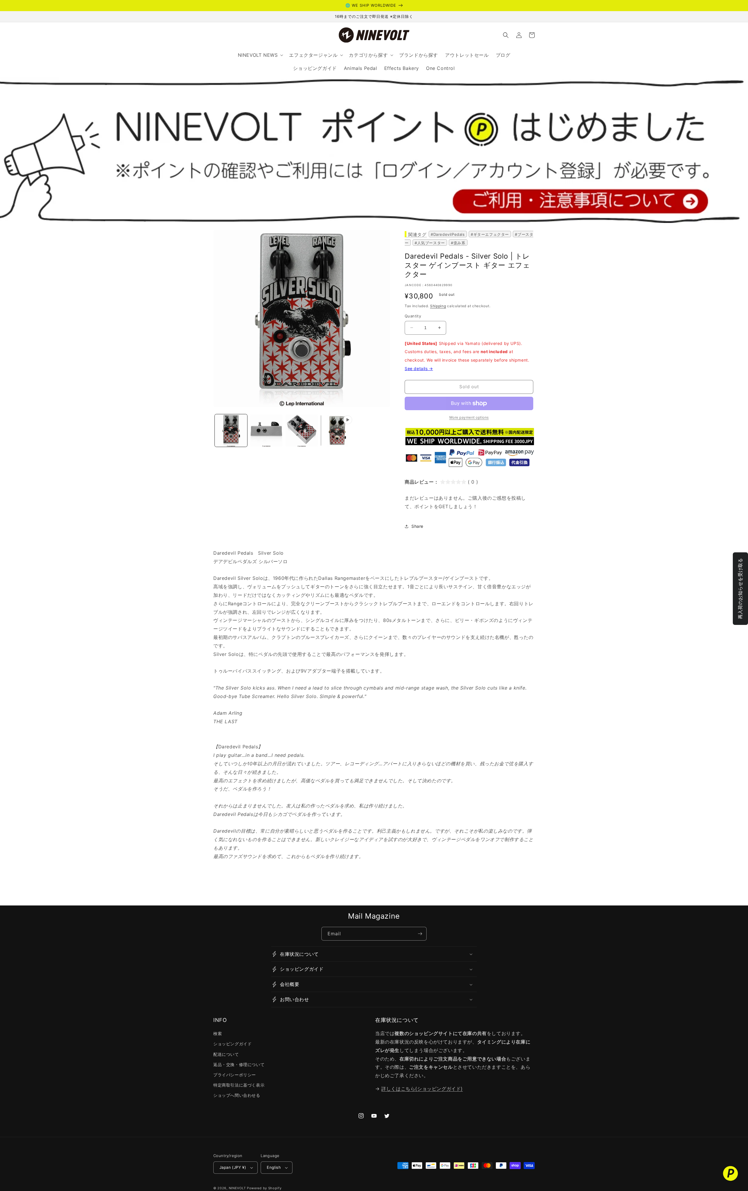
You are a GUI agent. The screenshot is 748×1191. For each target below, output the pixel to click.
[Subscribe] (419, 934)
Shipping (438, 306)
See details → (419, 368)
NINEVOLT (237, 1188)
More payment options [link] (469, 417)
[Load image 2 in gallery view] (266, 430)
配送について (226, 1054)
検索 (217, 1033)
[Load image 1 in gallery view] (231, 430)
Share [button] (417, 526)
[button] (505, 35)
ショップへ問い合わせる (236, 1095)
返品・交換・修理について (238, 1064)
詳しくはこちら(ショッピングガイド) (422, 1089)
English (274, 1167)
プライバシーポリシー (234, 1074)
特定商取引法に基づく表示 (238, 1084)
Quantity (413, 316)
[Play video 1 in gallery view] (337, 430)
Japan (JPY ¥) (232, 1167)
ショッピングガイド (232, 1043)
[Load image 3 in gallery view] (301, 430)
